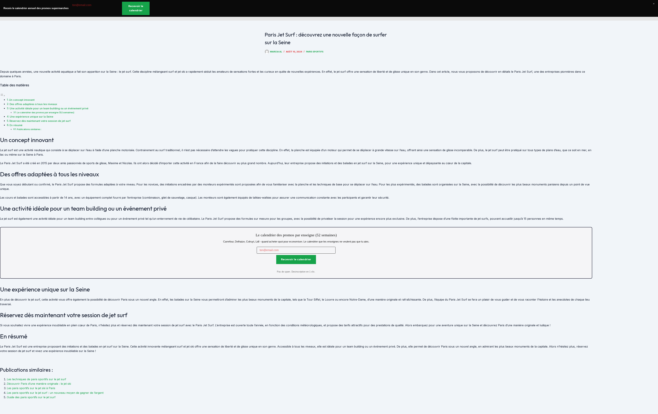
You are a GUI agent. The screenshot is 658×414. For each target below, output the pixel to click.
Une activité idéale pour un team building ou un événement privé (49, 108)
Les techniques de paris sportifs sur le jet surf (36, 379)
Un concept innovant (22, 99)
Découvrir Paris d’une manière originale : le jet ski (39, 383)
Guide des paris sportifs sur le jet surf (31, 397)
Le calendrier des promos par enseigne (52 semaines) (45, 112)
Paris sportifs (314, 51)
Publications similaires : (29, 129)
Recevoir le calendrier (296, 259)
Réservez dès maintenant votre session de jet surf (40, 120)
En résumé (16, 125)
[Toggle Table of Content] (2, 95)
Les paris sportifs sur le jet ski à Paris (31, 388)
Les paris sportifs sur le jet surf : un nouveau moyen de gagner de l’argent (55, 392)
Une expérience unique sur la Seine (31, 116)
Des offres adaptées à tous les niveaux (33, 104)
